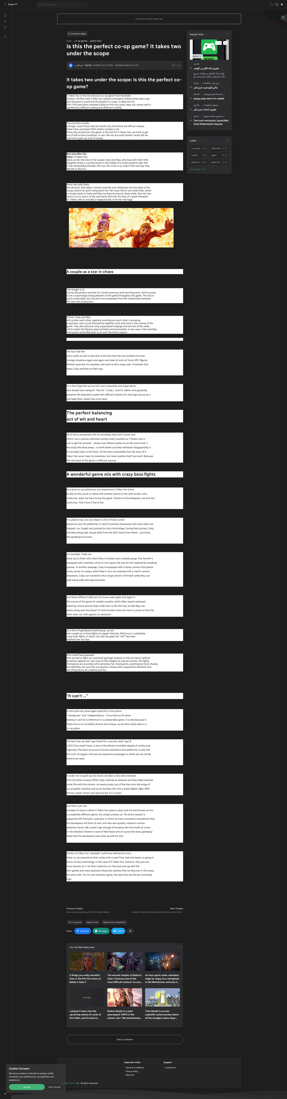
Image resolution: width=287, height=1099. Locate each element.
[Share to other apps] (130, 931)
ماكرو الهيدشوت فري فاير (206, 87)
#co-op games (74, 922)
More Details (54, 1087)
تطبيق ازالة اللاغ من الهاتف (206, 68)
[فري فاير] (215, 83)
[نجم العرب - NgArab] (83, 65)
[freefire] (208, 83)
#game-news (92, 922)
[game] (215, 105)
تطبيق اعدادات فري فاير (205, 109)
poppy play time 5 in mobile (209, 98)
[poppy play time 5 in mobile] (217, 94)
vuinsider (115, 1083)
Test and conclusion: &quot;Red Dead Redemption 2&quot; (211, 122)
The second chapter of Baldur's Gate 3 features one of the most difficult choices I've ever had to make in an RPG (124, 979)
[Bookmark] (271, 4)
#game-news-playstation (114, 922)
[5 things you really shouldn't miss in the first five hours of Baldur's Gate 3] (87, 961)
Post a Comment (125, 1039)
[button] (276, 4)
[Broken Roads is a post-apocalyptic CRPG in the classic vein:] (124, 997)
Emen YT (12, 4)
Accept (26, 1087)
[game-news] (210, 116)
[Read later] (173, 65)
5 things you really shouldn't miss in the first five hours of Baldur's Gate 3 (85, 978)
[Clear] (85, 4)
